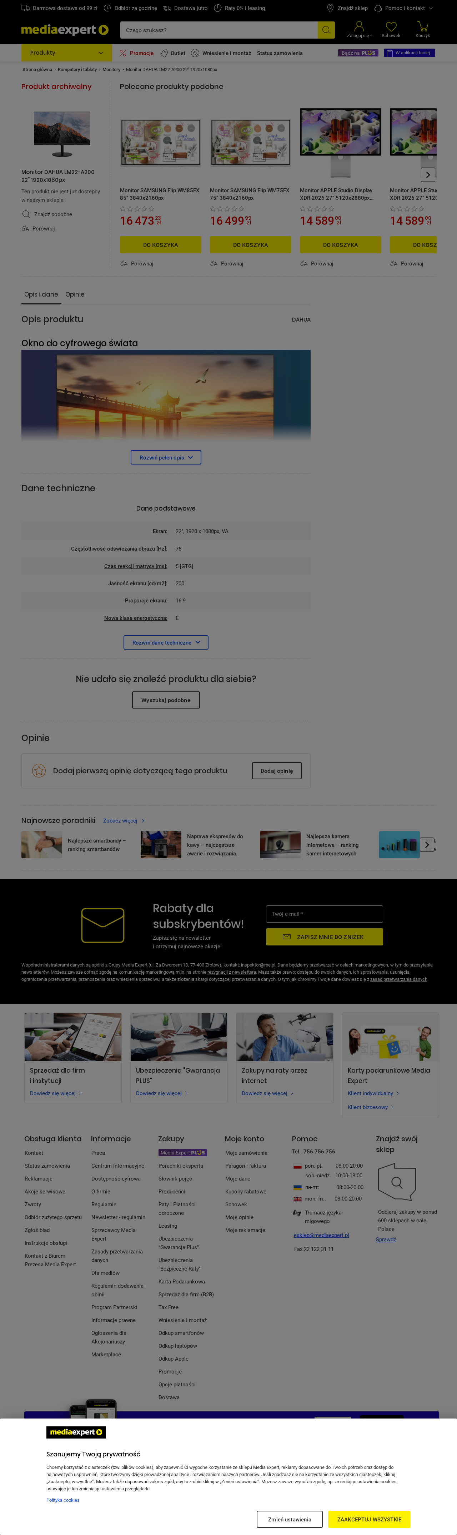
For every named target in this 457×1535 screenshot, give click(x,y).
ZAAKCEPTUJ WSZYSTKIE (369, 1519)
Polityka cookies (63, 1500)
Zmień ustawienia (289, 1519)
